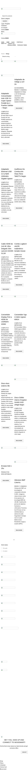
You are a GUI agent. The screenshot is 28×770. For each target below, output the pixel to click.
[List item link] (14, 647)
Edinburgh (4, 683)
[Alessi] (8, 621)
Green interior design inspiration (17, 670)
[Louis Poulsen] (8, 575)
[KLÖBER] (8, 582)
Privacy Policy (5, 697)
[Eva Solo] (8, 613)
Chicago (3, 689)
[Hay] (8, 598)
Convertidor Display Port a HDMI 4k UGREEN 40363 (6, 319)
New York (4, 678)
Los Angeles (4, 686)
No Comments (20, 665)
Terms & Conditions (6, 703)
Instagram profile (5, 716)
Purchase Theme (6, 731)
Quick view (3, 147)
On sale (5, 548)
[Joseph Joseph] (8, 590)
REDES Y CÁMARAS (20, 90)
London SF (4, 680)
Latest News (4, 708)
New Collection (5, 719)
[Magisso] (8, 567)
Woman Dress (5, 722)
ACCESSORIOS (19, 88)
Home (3, 53)
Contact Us (4, 706)
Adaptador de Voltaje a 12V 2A (19, 82)
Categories (4, 51)
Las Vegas (4, 692)
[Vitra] (8, 559)
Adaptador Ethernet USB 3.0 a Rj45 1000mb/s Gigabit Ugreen (7, 174)
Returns (3, 700)
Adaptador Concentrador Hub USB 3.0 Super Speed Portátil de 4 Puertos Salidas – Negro (7, 101)
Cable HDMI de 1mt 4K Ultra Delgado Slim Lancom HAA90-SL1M (7, 248)
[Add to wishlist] (3, 140)
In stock (5, 551)
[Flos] (8, 606)
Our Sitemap (4, 711)
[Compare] (3, 90)
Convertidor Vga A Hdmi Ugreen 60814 (20, 317)
